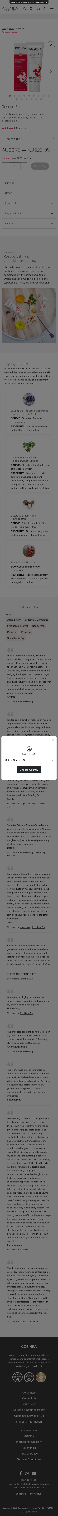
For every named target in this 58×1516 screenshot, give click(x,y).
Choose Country (29, 769)
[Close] (52, 740)
